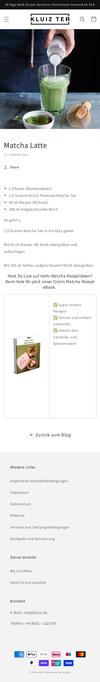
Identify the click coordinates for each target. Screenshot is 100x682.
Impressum (19, 492)
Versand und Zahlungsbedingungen (40, 527)
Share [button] (14, 167)
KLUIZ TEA (43, 672)
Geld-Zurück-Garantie (28, 582)
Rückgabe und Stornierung (32, 538)
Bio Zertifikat (21, 571)
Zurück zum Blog (53, 435)
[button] (6, 19)
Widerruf (17, 515)
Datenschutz (20, 504)
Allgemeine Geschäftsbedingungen (39, 481)
